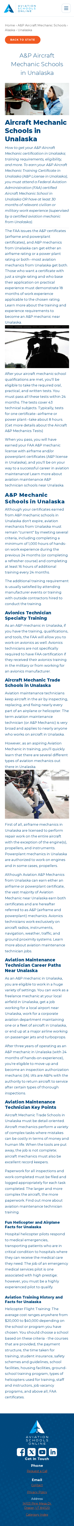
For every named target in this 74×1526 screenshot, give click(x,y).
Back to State (22, 39)
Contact (37, 1485)
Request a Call (37, 1471)
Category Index (37, 1515)
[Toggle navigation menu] (66, 8)
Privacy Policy (37, 1492)
